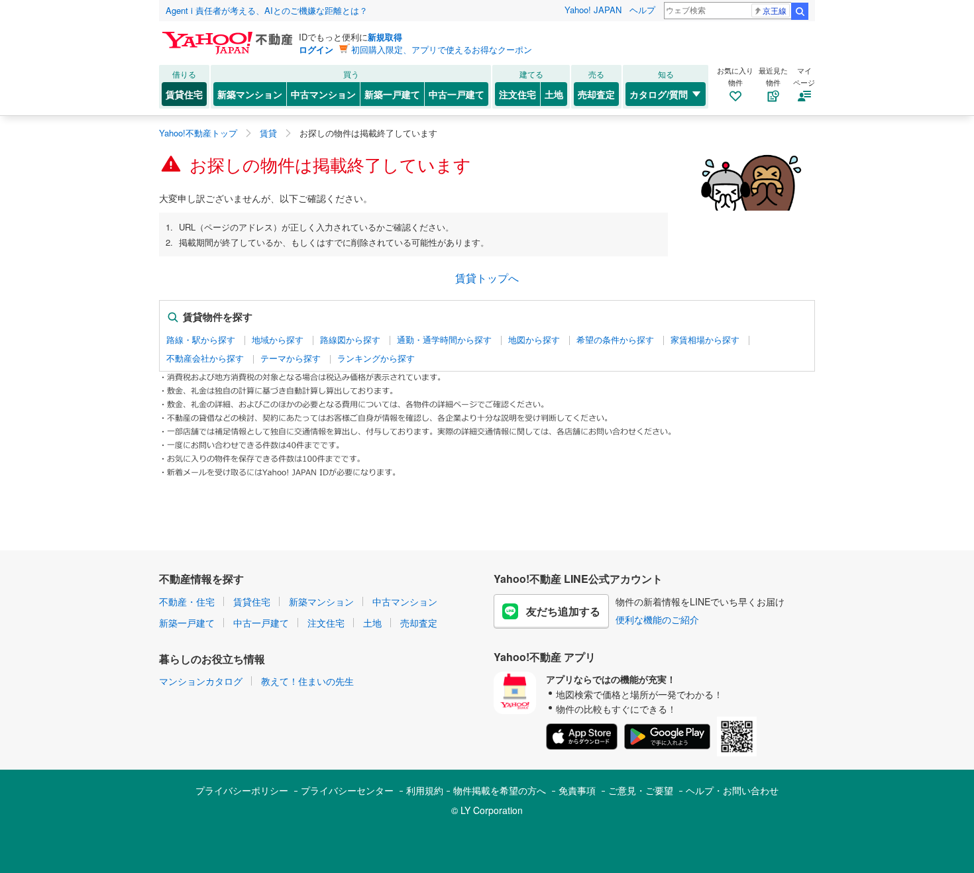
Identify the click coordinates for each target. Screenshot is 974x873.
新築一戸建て (392, 94)
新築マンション (249, 94)
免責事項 (577, 790)
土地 (554, 94)
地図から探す (534, 340)
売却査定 (596, 94)
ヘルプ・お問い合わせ (732, 790)
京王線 (774, 10)
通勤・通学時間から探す (444, 340)
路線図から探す (350, 340)
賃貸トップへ (487, 277)
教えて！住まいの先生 (307, 681)
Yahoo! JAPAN (593, 9)
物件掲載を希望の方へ (499, 790)
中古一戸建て (456, 94)
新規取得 (385, 36)
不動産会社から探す (205, 358)
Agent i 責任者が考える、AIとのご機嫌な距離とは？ (267, 10)
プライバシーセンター (347, 790)
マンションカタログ (201, 681)
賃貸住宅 (184, 94)
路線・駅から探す (200, 340)
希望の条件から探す (615, 340)
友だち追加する (563, 611)
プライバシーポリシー (241, 790)
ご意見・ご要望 (640, 790)
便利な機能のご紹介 (657, 619)
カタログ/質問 (658, 94)
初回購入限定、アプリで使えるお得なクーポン (441, 49)
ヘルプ (642, 9)
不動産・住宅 (187, 601)
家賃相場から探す (705, 340)
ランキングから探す (376, 358)
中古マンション (323, 94)
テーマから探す (290, 358)
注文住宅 (517, 94)
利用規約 (424, 790)
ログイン (316, 49)
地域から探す (277, 340)
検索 (799, 11)
